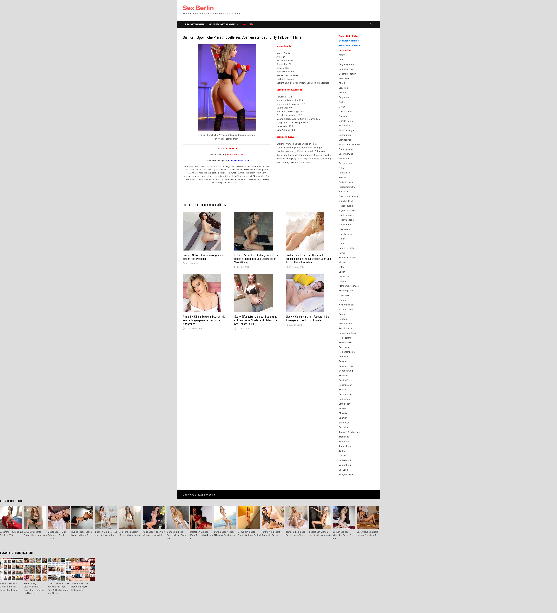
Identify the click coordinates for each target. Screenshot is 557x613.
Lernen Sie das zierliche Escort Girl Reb (343, 535)
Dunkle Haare (346, 121)
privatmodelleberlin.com (237, 160)
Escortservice (346, 153)
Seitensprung (346, 370)
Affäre (342, 55)
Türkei (342, 451)
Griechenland (346, 201)
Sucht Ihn (344, 427)
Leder (342, 271)
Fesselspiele (345, 163)
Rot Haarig (344, 347)
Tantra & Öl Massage (349, 432)
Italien (342, 243)
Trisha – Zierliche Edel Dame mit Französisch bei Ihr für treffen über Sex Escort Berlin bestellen (308, 258)
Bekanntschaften (347, 73)
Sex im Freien (346, 380)
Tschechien (345, 446)
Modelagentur (346, 290)
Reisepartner (345, 337)
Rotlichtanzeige (347, 351)
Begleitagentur (346, 64)
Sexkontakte (345, 394)
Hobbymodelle (346, 219)
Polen (342, 314)
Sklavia (342, 408)
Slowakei (343, 413)
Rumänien (344, 356)
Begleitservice (346, 69)
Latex (341, 267)
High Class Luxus (348, 210)
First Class (344, 172)
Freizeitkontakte (347, 187)
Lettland (343, 281)
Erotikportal (345, 139)
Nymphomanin (346, 304)
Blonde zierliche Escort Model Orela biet (176, 535)
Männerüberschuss (349, 285)
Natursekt (344, 295)
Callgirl (342, 102)
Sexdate (343, 389)
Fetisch (342, 168)
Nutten (342, 300)
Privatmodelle (346, 323)
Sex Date (343, 375)
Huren (342, 238)
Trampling (344, 436)
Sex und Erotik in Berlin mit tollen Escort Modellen (8, 586)
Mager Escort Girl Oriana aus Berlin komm (57, 535)
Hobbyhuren (345, 215)
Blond (342, 83)
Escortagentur (346, 149)
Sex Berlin (198, 8)
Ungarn (342, 455)
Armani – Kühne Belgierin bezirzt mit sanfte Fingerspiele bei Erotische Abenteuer (204, 320)
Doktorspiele (345, 111)
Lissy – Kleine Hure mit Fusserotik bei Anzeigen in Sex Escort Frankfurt (308, 318)
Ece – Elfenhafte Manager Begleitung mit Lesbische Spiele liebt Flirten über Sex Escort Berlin (256, 320)
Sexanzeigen (345, 385)
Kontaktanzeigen (347, 257)
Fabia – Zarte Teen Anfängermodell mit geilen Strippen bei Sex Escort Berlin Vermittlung (257, 258)
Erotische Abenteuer (349, 144)
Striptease (344, 422)
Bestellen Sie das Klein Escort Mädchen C (201, 535)
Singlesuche (345, 403)
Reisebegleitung (347, 333)
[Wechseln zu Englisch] (251, 24)
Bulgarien (344, 97)
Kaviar (342, 253)
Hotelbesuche (346, 234)
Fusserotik (344, 191)
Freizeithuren (346, 182)
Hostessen (344, 229)
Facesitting (344, 158)
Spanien (343, 417)
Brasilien (343, 87)
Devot (342, 106)
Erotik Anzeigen (347, 130)
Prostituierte (345, 328)
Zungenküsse (346, 474)
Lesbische (344, 276)
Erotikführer (345, 135)
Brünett (343, 92)
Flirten (342, 177)
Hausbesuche (346, 205)
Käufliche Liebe (347, 248)
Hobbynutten (345, 224)
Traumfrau (344, 441)
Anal (341, 59)
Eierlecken (344, 125)
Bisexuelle (344, 78)
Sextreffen (344, 399)
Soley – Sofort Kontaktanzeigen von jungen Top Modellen (203, 257)
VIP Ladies (344, 469)
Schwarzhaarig (346, 366)
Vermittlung (345, 465)
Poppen (343, 319)
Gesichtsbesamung (349, 196)
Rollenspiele (345, 342)
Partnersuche (346, 309)
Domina (343, 116)
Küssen (342, 262)
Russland (343, 361)
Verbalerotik (345, 460)
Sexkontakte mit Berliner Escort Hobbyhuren (79, 586)
